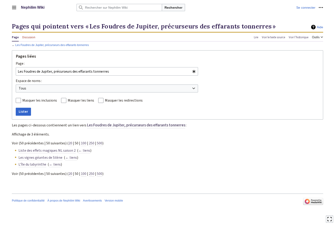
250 (91, 143)
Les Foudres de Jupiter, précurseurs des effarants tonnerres (52, 44)
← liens (84, 150)
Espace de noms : (29, 80)
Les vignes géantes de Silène (40, 157)
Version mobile (114, 200)
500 (99, 143)
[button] (14, 7)
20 (70, 143)
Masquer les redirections (124, 100)
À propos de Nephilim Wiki (63, 200)
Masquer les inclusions (39, 100)
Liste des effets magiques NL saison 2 (47, 150)
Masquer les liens (81, 100)
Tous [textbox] (22, 88)
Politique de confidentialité (28, 200)
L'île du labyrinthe (32, 164)
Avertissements (92, 200)
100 (83, 143)
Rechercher (173, 7)
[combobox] (107, 71)
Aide (320, 27)
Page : (20, 63)
